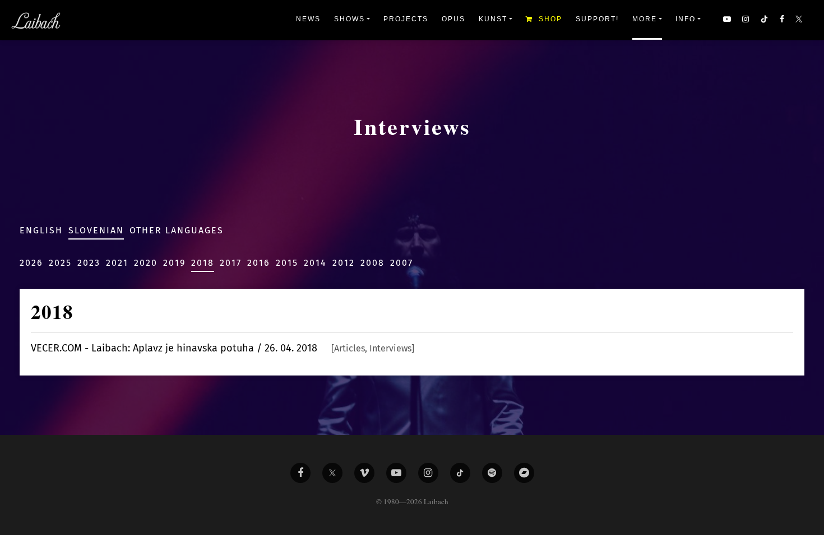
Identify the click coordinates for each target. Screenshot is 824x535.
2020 (146, 262)
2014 (315, 262)
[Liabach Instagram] (428, 473)
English (41, 230)
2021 (117, 262)
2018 (202, 262)
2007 (401, 262)
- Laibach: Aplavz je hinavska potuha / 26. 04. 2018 (222, 348)
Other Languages (176, 230)
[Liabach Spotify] (492, 473)
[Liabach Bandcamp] (524, 473)
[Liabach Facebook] (300, 473)
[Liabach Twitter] (332, 473)
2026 (31, 262)
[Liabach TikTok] (460, 473)
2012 (343, 262)
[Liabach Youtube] (396, 473)
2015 (287, 262)
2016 (258, 262)
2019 (174, 262)
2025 (60, 262)
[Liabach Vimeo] (364, 473)
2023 (88, 262)
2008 (372, 262)
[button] (799, 20)
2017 (231, 262)
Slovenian (96, 230)
